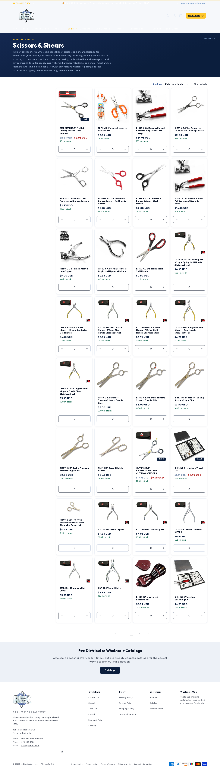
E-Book (91, 714)
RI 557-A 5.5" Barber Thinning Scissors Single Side (74, 469)
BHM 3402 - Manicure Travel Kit (189, 469)
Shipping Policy (126, 708)
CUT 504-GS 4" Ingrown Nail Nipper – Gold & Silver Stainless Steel (74, 391)
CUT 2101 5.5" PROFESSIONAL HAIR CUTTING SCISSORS (146, 471)
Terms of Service (127, 714)
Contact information (143, 764)
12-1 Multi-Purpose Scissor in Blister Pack (112, 129)
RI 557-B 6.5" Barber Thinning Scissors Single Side (189, 399)
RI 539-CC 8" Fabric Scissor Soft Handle (149, 270)
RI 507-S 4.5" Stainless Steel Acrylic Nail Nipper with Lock (112, 270)
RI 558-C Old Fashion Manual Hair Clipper (74, 270)
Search (91, 703)
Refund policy (77, 764)
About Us (92, 708)
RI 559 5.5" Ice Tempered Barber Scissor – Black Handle (148, 201)
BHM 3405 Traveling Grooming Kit (185, 598)
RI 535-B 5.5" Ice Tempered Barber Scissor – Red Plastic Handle (112, 201)
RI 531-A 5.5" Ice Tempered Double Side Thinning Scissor (189, 129)
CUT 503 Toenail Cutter (110, 588)
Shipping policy (125, 764)
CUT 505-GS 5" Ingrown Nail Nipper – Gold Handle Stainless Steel (189, 330)
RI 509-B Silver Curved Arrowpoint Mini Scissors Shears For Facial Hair (72, 523)
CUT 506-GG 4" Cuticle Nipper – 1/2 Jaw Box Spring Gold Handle (73, 330)
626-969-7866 (23, 3)
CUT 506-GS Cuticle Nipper (150, 529)
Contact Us (93, 697)
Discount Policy (95, 720)
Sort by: (157, 84)
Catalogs (110, 670)
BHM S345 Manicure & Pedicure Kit (147, 598)
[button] (41, 29)
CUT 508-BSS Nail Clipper (111, 529)
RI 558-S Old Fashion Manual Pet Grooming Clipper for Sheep (150, 131)
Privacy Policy (126, 697)
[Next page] (148, 633)
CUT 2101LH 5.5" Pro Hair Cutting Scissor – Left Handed (72, 131)
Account (154, 697)
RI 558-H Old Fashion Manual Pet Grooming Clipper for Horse (189, 201)
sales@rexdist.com (30, 745)
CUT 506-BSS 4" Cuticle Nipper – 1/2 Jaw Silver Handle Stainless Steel (110, 330)
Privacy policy (92, 764)
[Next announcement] (177, 3)
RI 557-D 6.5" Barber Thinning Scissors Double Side (110, 400)
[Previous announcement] (33, 3)
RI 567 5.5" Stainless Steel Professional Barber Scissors (74, 199)
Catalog (92, 725)
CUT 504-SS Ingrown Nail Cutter (72, 589)
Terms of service (108, 764)
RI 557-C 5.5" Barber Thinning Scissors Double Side (150, 399)
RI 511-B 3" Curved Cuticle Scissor (110, 469)
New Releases (156, 708)
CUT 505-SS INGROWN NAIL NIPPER (189, 530)
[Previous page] (115, 633)
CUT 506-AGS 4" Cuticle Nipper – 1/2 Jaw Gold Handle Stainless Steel (148, 330)
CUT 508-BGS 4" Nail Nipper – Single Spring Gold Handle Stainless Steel (189, 262)
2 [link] (132, 633)
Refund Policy (126, 703)
